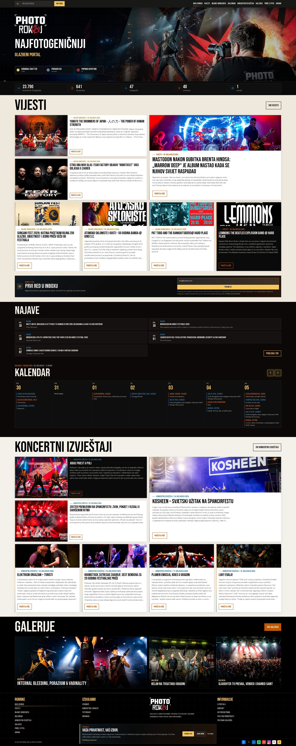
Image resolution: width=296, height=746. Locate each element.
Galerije (259, 3)
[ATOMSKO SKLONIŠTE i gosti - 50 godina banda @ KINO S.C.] (114, 214)
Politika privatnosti (225, 716)
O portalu (221, 704)
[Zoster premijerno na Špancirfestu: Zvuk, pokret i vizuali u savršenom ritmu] (41, 521)
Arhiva (278, 3)
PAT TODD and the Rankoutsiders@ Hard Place (180, 233)
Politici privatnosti (233, 294)
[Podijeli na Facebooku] (244, 742)
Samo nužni (200, 734)
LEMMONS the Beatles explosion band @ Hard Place (246, 235)
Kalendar (232, 3)
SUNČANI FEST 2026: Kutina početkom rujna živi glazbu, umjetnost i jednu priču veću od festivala (45, 237)
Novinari (85, 716)
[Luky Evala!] (248, 556)
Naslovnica (197, 3)
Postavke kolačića (224, 720)
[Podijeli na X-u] (249, 742)
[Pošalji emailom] (264, 742)
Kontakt (220, 708)
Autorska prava (223, 712)
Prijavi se (228, 287)
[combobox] (37, 3)
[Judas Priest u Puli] (41, 477)
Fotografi (86, 712)
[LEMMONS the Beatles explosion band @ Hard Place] (248, 214)
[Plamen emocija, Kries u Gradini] (181, 556)
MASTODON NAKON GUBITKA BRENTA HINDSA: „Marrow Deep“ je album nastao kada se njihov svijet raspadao (191, 165)
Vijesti (207, 3)
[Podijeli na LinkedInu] (254, 742)
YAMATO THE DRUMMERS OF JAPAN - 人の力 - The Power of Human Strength (107, 123)
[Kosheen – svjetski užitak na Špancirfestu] (215, 474)
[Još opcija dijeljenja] (279, 742)
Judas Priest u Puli (81, 463)
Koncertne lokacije (90, 708)
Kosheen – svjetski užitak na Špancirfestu (192, 501)
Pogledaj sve (272, 353)
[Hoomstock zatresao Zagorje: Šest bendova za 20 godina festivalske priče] (114, 556)
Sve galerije (273, 627)
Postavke (210, 734)
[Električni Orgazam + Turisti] (47, 556)
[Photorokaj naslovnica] (30, 25)
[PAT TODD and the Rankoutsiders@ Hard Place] (181, 214)
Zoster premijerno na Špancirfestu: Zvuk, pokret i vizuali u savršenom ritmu (105, 508)
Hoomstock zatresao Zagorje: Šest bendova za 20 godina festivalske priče (113, 577)
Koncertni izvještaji (245, 3)
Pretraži (59, 3)
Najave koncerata (219, 3)
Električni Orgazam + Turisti (35, 575)
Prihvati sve (188, 734)
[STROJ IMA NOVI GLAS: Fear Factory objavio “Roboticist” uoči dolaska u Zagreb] (41, 179)
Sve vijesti (273, 105)
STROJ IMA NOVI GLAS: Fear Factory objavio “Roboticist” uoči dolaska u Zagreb (104, 166)
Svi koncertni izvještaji (267, 447)
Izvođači (85, 704)
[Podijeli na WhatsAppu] (259, 742)
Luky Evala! (226, 575)
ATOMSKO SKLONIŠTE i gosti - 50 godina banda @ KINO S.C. (113, 235)
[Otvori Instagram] (269, 742)
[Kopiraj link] (274, 742)
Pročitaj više (76, 151)
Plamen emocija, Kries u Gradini (171, 575)
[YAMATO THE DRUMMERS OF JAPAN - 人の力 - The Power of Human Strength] (41, 135)
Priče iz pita (269, 3)
